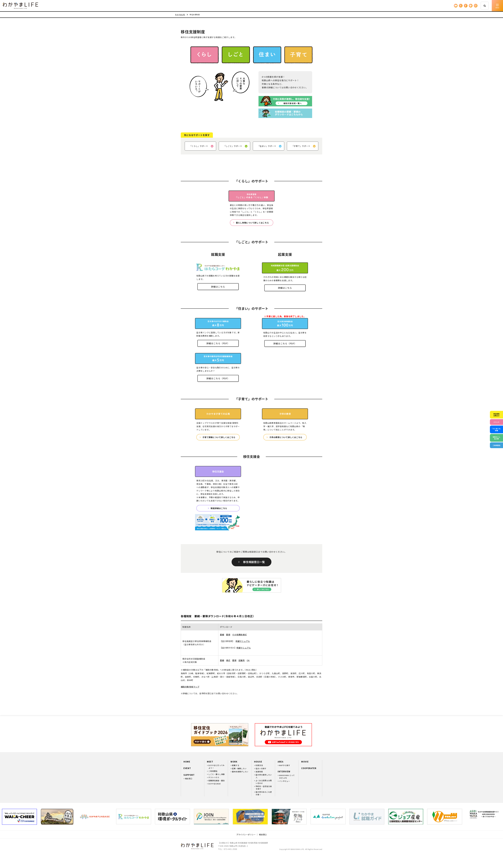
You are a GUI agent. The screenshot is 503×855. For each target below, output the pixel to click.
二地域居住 (212, 771)
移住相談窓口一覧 (254, 562)
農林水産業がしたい (240, 771)
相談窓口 (188, 778)
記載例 (242, 660)
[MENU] (497, 5)
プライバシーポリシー (246, 834)
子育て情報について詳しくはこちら (218, 437)
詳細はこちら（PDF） (217, 343)
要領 (228, 634)
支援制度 (259, 771)
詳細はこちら (218, 286)
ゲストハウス (213, 777)
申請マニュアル (243, 641)
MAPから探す (284, 765)
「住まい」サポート (267, 146)
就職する (235, 765)
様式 (228, 660)
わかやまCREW (214, 783)
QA (248, 660)
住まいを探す (261, 768)
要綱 (222, 634)
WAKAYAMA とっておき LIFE (287, 776)
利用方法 (259, 765)
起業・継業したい (239, 768)
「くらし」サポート (199, 146)
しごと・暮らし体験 (216, 774)
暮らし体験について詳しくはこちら (252, 222)
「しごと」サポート (233, 146)
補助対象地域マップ (190, 686)
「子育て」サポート (301, 146)
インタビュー (284, 781)
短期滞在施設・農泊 (216, 780)
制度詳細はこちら (219, 508)
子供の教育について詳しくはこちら (285, 437)
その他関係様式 (239, 634)
